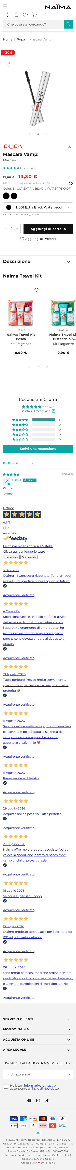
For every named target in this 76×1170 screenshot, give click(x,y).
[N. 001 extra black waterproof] (6, 196)
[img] (11, 474)
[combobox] (38, 24)
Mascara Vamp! (40, 39)
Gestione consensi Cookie (38, 1158)
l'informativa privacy (38, 1085)
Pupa (21, 39)
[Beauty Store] (7, 15)
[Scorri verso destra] (47, 134)
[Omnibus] (71, 183)
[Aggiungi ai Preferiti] (36, 290)
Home (7, 39)
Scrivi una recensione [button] (38, 449)
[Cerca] (68, 24)
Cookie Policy (60, 1155)
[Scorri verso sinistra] (29, 134)
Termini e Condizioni (18, 1155)
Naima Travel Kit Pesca (21, 337)
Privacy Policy (41, 1155)
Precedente (11, 557)
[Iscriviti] (68, 1074)
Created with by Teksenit (38, 1162)
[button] (5, 6)
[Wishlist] (25, 15)
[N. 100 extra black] (14, 196)
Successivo (29, 557)
